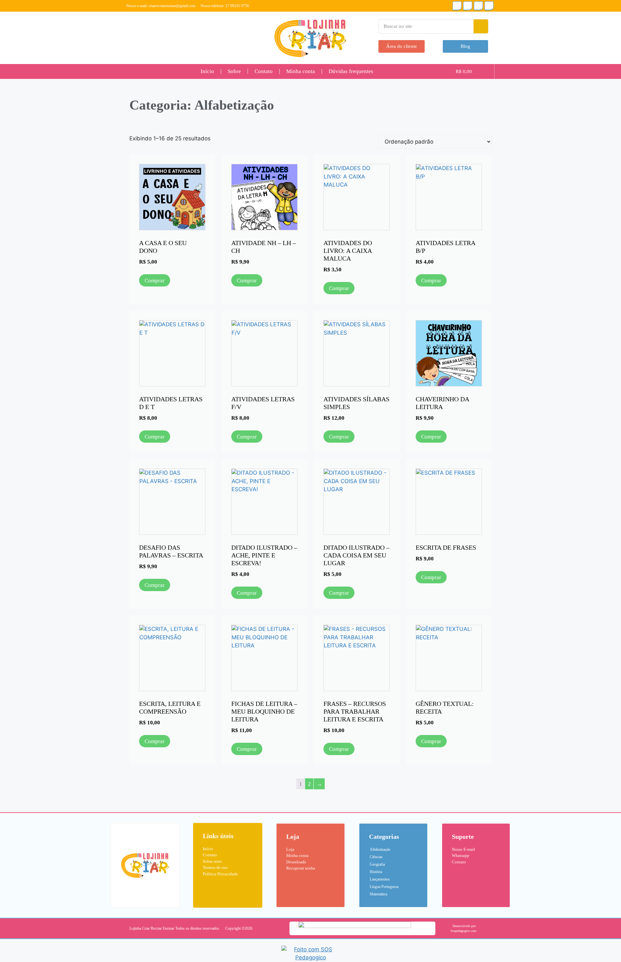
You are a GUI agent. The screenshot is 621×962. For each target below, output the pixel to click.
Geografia (377, 864)
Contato (264, 71)
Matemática (378, 894)
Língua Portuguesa (384, 886)
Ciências (376, 857)
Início (207, 71)
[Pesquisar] (481, 26)
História (376, 872)
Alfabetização (380, 849)
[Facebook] (489, 5)
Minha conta (300, 71)
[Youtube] (467, 5)
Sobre (234, 71)
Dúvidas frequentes (351, 71)
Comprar (155, 280)
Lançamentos (380, 879)
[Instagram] (457, 5)
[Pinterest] (478, 5)
